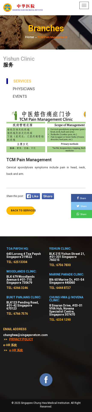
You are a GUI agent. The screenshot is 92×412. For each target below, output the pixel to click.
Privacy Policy (21, 339)
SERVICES (22, 81)
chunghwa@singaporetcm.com (25, 335)
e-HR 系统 (16, 350)
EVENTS (20, 96)
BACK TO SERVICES (23, 210)
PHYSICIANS (24, 89)
